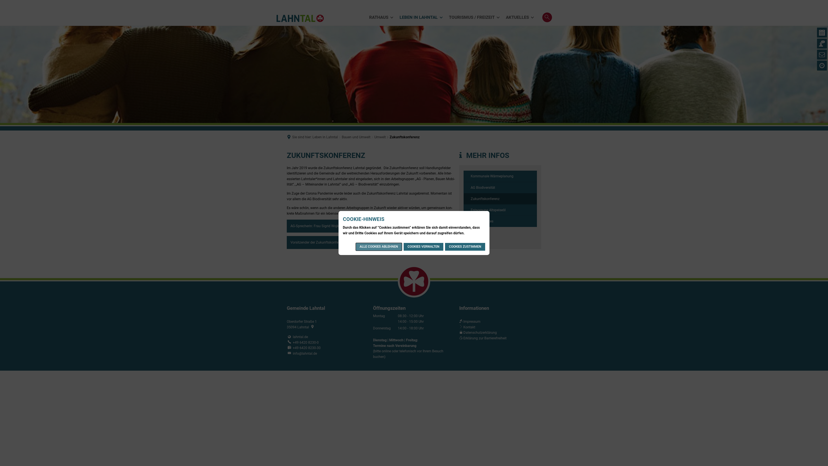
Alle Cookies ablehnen (379, 247)
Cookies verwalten (423, 247)
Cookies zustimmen (465, 247)
